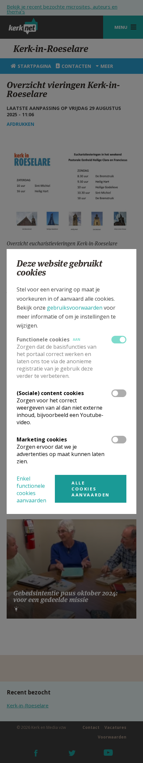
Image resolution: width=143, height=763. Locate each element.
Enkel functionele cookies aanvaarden (31, 489)
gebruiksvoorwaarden (74, 307)
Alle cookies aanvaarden (91, 489)
